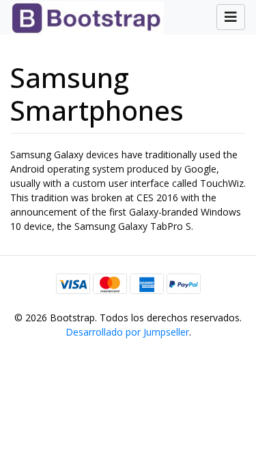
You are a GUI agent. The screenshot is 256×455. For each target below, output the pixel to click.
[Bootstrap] (82, 17)
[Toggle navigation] (230, 17)
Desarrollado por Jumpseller (127, 331)
